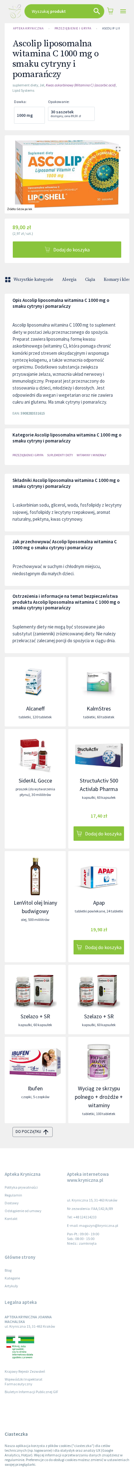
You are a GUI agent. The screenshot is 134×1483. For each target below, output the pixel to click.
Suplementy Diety (60, 455)
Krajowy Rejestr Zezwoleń (25, 1371)
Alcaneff (35, 708)
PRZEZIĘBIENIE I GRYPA (73, 28)
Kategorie (12, 1278)
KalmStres (99, 708)
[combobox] (64, 11)
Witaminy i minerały (91, 455)
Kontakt (11, 1218)
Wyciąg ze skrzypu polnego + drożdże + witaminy (99, 1097)
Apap (99, 902)
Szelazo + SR (35, 1016)
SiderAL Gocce (35, 780)
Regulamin (13, 1195)
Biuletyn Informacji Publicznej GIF (31, 1391)
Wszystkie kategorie (33, 279)
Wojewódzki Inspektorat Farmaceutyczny (23, 1381)
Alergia (69, 279)
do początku (28, 1131)
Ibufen (35, 1088)
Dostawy (12, 1203)
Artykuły (11, 1286)
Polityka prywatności (21, 1187)
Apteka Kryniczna (28, 28)
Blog (8, 1270)
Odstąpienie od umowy (23, 1210)
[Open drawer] (123, 11)
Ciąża (90, 279)
